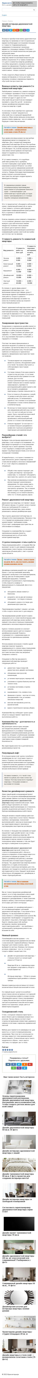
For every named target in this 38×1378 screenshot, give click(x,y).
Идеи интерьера (9, 3)
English (4, 15)
